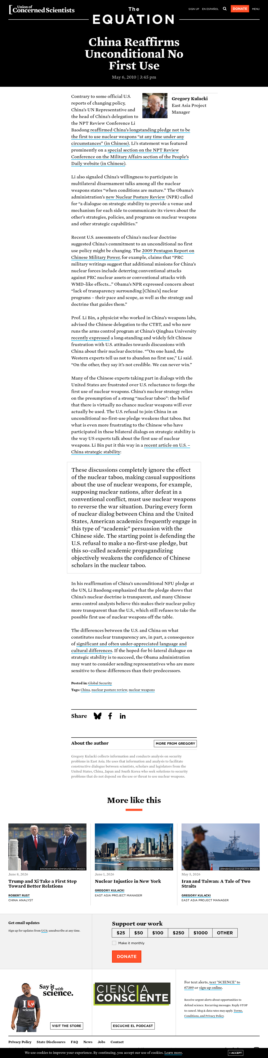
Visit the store (66, 1026)
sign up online (210, 988)
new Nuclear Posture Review (135, 197)
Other (225, 932)
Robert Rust (19, 895)
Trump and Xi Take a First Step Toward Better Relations (42, 884)
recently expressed (90, 337)
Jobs (101, 1042)
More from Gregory (175, 744)
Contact (117, 1042)
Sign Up (193, 9)
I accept (235, 1052)
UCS (44, 930)
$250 (178, 932)
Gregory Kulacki (109, 890)
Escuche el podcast (133, 1026)
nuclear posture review (109, 690)
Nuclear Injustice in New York (128, 881)
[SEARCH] (225, 9)
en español (210, 9)
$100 (157, 932)
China (85, 690)
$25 (121, 932)
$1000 (200, 932)
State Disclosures (51, 1042)
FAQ (74, 1042)
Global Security (100, 683)
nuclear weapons (142, 690)
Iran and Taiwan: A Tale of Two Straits (216, 884)
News (88, 1042)
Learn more (173, 1053)
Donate (240, 9)
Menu (256, 9)
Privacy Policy (19, 1042)
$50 (138, 932)
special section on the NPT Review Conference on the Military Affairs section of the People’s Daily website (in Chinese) (130, 157)
